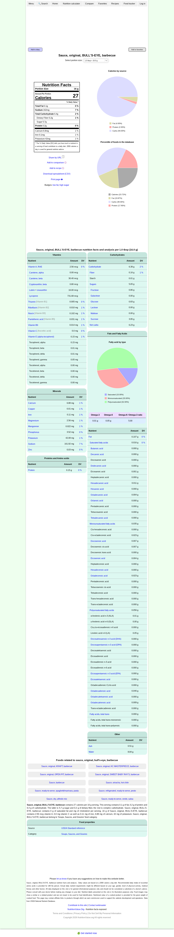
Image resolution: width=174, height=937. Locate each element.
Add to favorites (137, 50)
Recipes (115, 4)
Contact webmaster (97, 905)
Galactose (95, 296)
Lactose (94, 307)
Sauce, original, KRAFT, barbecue (56, 766)
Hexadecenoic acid (99, 570)
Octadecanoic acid (99, 495)
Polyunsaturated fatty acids (102, 610)
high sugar (64, 185)
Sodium (31, 444)
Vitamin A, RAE (35, 267)
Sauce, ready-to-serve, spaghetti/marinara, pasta (57, 791)
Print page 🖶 (57, 179)
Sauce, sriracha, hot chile (117, 782)
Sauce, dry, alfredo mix (56, 799)
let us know (62, 879)
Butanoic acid (97, 448)
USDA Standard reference (73, 828)
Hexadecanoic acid (99, 483)
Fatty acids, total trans (99, 714)
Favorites (102, 4)
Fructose (95, 290)
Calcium (32, 403)
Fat (90, 437)
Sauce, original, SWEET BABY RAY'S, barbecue (117, 774)
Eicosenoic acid (98, 558)
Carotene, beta (36, 278)
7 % (81, 444)
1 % (83, 307)
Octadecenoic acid (99, 576)
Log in (142, 4)
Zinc (30, 450)
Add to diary (35, 50)
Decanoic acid (97, 454)
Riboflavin (32, 307)
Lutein (32, 290)
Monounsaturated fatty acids (102, 524)
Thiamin (32, 302)
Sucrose (94, 319)
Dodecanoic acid (98, 466)
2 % (141, 267)
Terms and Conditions (62, 913)
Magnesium (33, 420)
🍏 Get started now (87, 933)
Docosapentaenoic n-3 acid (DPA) (106, 645)
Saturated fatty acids (99, 443)
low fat (55, 185)
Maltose (94, 313)
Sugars (93, 284)
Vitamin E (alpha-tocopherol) (41, 337)
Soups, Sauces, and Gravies (74, 834)
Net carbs (94, 325)
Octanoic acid (97, 501)
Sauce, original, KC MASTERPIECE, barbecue (117, 766)
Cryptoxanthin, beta (38, 284)
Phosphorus (33, 432)
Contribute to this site (77, 905)
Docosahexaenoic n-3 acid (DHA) (106, 639)
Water (91, 752)
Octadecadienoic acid (100, 691)
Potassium (33, 438)
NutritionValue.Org (76, 909)
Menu (31, 4)
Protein (31, 470)
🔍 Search (43, 4)
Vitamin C (32, 331)
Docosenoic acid (98, 541)
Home (55, 4)
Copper (31, 409)
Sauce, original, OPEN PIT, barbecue (56, 774)
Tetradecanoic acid (99, 518)
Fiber (92, 273)
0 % (83, 267)
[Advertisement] (87, 26)
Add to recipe (56, 168)
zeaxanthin (42, 290)
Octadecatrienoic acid (100, 703)
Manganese (33, 426)
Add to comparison (55, 162)
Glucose (94, 302)
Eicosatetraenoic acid (100, 679)
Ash (90, 746)
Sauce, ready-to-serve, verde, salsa (117, 799)
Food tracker (129, 4)
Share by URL (55, 158)
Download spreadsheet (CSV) (56, 174)
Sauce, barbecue (56, 782)
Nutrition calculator (71, 4)
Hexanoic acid (97, 489)
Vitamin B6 (33, 325)
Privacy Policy (80, 913)
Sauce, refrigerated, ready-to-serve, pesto (117, 791)
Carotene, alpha (36, 273)
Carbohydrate (95, 267)
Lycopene (33, 296)
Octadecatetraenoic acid (102, 697)
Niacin (31, 313)
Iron (30, 415)
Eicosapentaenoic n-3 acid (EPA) (106, 673)
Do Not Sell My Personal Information (104, 913)
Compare (89, 4)
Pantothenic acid (35, 319)
